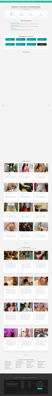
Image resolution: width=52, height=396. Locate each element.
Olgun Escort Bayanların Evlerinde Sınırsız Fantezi (42, 313)
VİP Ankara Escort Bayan (33, 129)
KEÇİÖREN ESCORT (8, 234)
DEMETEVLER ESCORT (23, 234)
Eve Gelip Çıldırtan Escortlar (24, 313)
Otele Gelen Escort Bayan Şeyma (10, 193)
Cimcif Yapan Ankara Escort (34, 70)
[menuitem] (5, 1)
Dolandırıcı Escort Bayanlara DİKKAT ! (32, 377)
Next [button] (48, 105)
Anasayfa (5, 1)
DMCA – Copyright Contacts (23, 377)
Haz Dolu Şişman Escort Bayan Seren (40, 193)
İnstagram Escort (29, 1)
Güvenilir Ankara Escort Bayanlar (14, 1)
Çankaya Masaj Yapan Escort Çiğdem (10, 213)
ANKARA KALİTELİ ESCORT (8, 175)
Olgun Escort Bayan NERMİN (34, 143)
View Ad (29, 63)
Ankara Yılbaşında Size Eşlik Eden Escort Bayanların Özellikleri (14, 287)
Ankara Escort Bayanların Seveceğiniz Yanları (11, 313)
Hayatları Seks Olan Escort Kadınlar (40, 287)
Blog (8, 1)
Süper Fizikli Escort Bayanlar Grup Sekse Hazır (42, 261)
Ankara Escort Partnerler (33, 85)
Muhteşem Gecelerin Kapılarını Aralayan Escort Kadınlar (28, 287)
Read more (7, 270)
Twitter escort (34, 1)
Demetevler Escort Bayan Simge (35, 56)
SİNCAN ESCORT (23, 175)
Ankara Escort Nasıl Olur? (22, 1)
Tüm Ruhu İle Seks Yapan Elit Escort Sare (26, 213)
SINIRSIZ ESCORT (38, 175)
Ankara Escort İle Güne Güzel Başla (36, 99)
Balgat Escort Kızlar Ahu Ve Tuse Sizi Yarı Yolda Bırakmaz (28, 193)
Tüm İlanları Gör (40, 388)
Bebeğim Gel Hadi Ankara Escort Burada (37, 114)
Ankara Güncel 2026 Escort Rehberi (10, 261)
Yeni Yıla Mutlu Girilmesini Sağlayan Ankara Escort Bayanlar (29, 261)
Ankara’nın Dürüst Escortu (39, 213)
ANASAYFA (16, 377)
